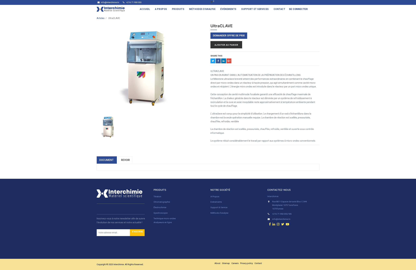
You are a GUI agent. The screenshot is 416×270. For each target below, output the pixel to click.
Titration (157, 196)
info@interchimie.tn (110, 2)
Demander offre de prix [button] (229, 35)
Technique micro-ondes (165, 218)
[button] (137, 232)
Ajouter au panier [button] (226, 45)
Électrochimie (160, 207)
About (217, 263)
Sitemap (226, 263)
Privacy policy (246, 263)
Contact (258, 263)
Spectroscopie (161, 213)
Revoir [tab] (125, 160)
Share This (216, 56)
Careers (235, 263)
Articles (100, 18)
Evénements (216, 202)
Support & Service (218, 207)
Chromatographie (162, 202)
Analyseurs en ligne (163, 222)
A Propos (215, 196)
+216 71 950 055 (133, 2)
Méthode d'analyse (219, 213)
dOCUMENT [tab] (106, 160)
